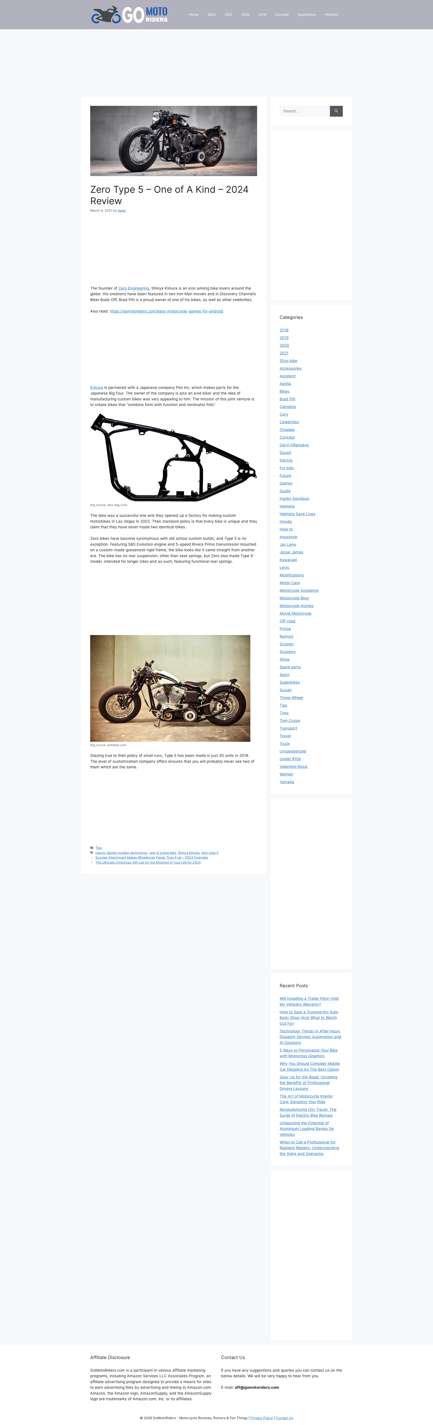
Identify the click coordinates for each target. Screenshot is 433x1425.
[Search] (336, 111)
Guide (285, 491)
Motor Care (290, 583)
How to (286, 529)
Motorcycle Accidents (299, 590)
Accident (288, 376)
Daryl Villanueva (294, 445)
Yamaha (287, 782)
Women (286, 774)
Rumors (286, 636)
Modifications (292, 575)
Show (285, 659)
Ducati (285, 452)
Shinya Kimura (188, 853)
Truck (285, 743)
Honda (286, 521)
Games (286, 483)
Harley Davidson (294, 498)
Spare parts (290, 667)
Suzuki (286, 690)
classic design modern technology (121, 853)
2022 (211, 14)
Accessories (291, 368)
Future (285, 475)
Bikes (284, 391)
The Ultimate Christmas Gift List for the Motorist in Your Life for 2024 (148, 862)
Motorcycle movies (296, 606)
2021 (228, 14)
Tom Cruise (290, 720)
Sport (285, 674)
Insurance (288, 537)
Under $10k (290, 759)
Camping (288, 406)
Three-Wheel (291, 697)
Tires (284, 713)
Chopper (287, 429)
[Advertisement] (216, 60)
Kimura (96, 387)
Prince (285, 628)
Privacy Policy (262, 1418)
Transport (288, 728)
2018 (284, 330)
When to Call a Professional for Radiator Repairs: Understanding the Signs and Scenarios (309, 1148)
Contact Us (284, 1418)
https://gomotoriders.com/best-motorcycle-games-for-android (166, 311)
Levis (284, 567)
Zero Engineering (133, 288)
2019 (262, 14)
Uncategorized (293, 751)
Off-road (287, 621)
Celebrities (289, 422)
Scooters (288, 651)
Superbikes (307, 14)
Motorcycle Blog (294, 598)
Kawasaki (288, 560)
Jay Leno (288, 544)
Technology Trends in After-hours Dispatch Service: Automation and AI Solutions (310, 1037)
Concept (282, 14)
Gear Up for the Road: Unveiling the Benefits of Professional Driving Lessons (308, 1083)
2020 (245, 14)
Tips (98, 848)
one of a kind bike (162, 853)
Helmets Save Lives (298, 514)
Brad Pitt (287, 399)
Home (193, 14)
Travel (285, 736)
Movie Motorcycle (295, 613)
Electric (286, 460)
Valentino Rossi (293, 766)
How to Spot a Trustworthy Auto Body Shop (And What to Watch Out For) (309, 1018)
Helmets (331, 14)
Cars (284, 414)
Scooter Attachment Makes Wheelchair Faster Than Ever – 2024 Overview (151, 857)
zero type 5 (210, 853)
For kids (287, 468)
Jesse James (291, 552)
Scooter (287, 644)
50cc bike (288, 361)
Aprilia (285, 383)
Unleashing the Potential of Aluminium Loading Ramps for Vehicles (307, 1129)
